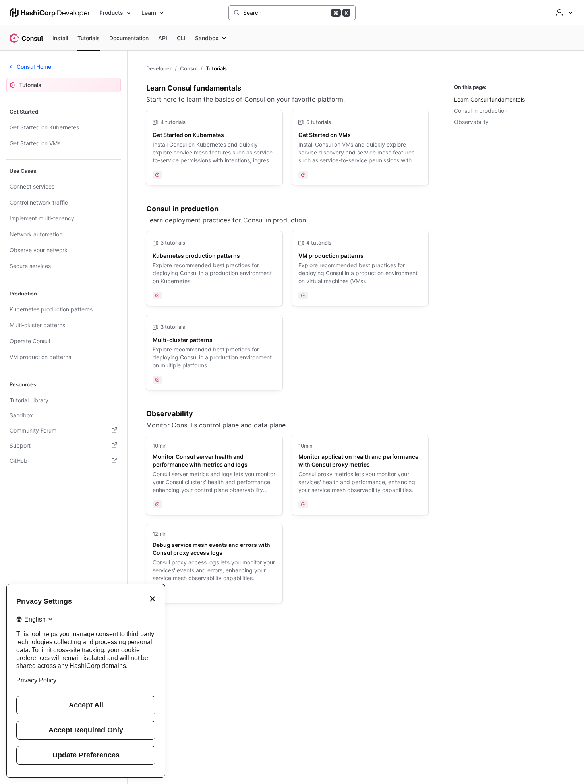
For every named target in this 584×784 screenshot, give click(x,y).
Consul (188, 68)
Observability (471, 121)
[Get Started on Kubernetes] (214, 147)
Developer (159, 68)
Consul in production (480, 110)
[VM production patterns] (360, 268)
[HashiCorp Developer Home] (50, 12)
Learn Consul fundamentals (489, 99)
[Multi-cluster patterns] (214, 352)
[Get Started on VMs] (360, 147)
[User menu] (563, 13)
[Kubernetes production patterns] (214, 268)
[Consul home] (26, 38)
